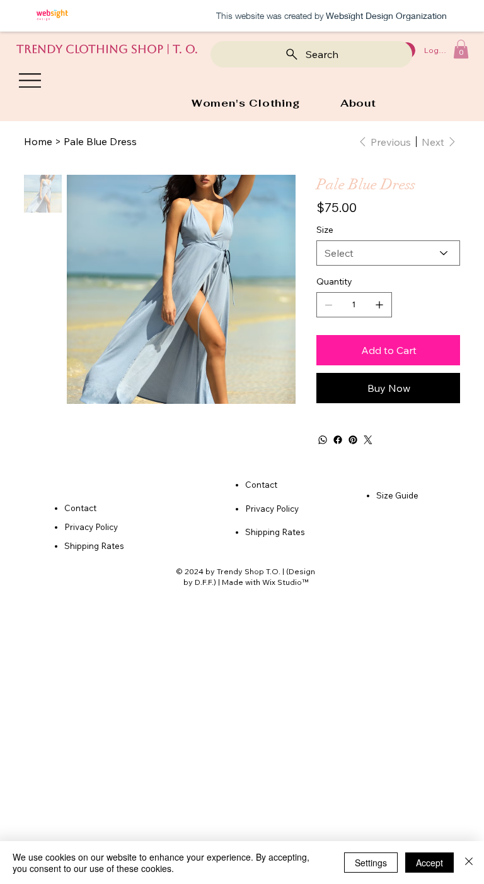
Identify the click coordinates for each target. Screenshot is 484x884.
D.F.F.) (205, 582)
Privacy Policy (91, 527)
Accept (429, 862)
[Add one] (379, 304)
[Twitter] (368, 439)
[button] (461, 49)
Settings (371, 862)
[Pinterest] (353, 439)
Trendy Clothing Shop (89, 49)
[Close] (468, 862)
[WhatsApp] (322, 439)
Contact (261, 485)
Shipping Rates (94, 546)
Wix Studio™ (285, 582)
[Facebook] (337, 439)
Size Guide (397, 495)
